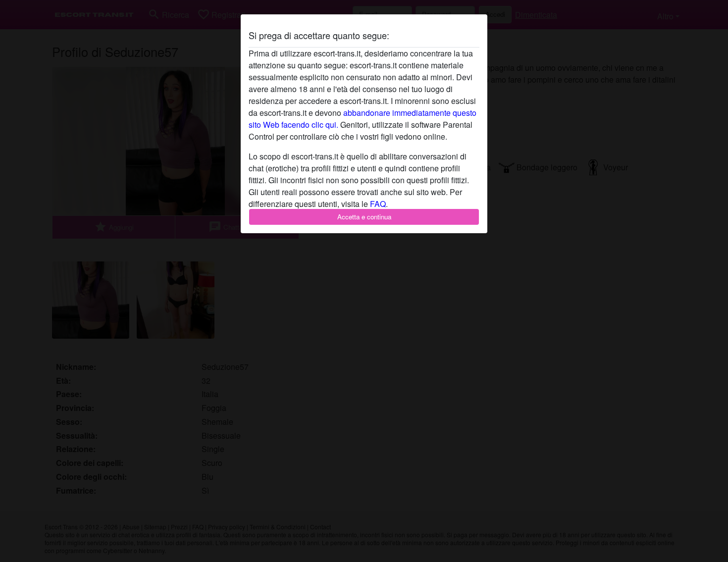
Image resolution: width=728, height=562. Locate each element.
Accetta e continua (364, 216)
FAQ (378, 203)
